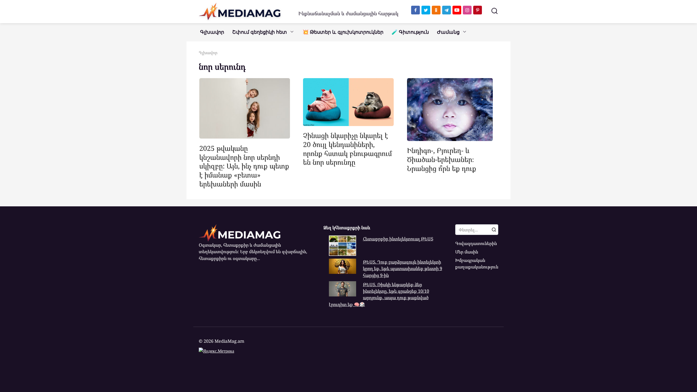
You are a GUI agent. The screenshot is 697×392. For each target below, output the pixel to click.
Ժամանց (448, 32)
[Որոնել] (494, 229)
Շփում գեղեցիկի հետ (259, 32)
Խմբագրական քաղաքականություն (476, 263)
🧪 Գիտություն (410, 32)
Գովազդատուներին (476, 243)
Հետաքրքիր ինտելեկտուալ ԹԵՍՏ (398, 239)
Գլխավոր (212, 32)
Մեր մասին (466, 252)
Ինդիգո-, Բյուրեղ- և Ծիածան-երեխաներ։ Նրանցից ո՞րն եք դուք (441, 159)
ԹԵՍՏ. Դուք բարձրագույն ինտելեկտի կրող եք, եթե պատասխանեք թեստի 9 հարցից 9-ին (402, 268)
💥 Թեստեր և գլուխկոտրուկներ (342, 32)
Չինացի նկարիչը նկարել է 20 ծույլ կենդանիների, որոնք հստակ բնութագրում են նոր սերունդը (347, 149)
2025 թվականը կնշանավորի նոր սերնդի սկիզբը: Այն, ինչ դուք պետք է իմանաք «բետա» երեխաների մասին (244, 165)
